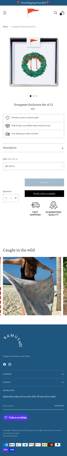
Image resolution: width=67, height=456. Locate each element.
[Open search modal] (55, 12)
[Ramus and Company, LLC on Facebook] (5, 365)
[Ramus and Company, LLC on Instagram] (10, 365)
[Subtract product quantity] (6, 198)
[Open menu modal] (4, 12)
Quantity (7, 191)
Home (5, 26)
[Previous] (10, 3)
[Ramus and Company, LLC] (33, 12)
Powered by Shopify (10, 436)
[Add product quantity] (16, 198)
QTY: (10, 159)
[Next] (56, 3)
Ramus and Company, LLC (26, 430)
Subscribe (59, 406)
